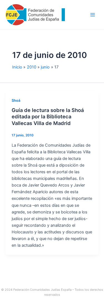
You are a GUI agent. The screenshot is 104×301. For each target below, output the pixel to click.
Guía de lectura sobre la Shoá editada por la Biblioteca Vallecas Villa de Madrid (48, 116)
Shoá (16, 100)
